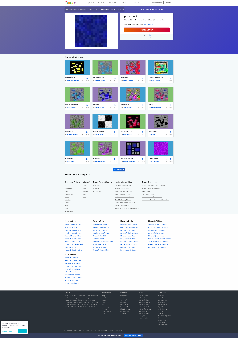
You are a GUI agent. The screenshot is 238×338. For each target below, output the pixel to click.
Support (104, 300)
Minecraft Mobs (144, 304)
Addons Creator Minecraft (157, 225)
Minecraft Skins (144, 300)
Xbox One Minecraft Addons (158, 242)
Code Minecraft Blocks (128, 247)
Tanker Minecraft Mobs (101, 244)
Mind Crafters (97, 191)
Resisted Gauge (100, 80)
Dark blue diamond (71, 104)
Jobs (103, 304)
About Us (105, 298)
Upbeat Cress (127, 107)
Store (103, 313)
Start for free (157, 3)
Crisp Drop (70, 161)
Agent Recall (96, 186)
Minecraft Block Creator (128, 225)
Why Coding (124, 304)
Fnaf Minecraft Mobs (100, 230)
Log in (168, 3)
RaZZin (153, 134)
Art (65, 186)
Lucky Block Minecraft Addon (158, 227)
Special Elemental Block (156, 77)
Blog (103, 296)
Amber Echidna (128, 80)
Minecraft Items (144, 311)
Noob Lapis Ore (70, 77)
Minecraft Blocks (144, 307)
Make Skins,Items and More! (123, 186)
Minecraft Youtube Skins (73, 230)
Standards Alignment (164, 316)
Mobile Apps (106, 307)
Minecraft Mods (144, 313)
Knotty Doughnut (72, 134)
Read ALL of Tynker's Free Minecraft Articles (127, 208)
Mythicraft (96, 188)
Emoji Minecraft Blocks (128, 239)
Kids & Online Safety (102, 330)
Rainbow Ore (125, 104)
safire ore (96, 104)
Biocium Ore (69, 131)
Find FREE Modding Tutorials (123, 200)
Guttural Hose (71, 107)
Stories (67, 205)
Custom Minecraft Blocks (129, 227)
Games (67, 202)
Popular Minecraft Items (73, 266)
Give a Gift (123, 300)
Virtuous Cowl (99, 107)
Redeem (123, 302)
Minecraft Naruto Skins (73, 239)
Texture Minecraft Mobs (101, 227)
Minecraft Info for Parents (122, 205)
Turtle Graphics (69, 211)
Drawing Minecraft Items (73, 277)
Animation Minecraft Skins (74, 244)
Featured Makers (125, 307)
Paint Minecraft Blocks (128, 230)
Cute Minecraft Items (72, 283)
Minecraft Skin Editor (145, 302)
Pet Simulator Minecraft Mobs (103, 242)
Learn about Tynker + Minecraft (151, 9)
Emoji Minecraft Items (72, 269)
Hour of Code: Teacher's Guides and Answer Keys (155, 200)
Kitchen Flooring (98, 131)
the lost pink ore (126, 131)
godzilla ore (152, 131)
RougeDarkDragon (73, 80)
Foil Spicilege (155, 161)
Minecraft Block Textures (129, 233)
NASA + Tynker (146, 191)
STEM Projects (162, 322)
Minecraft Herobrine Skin (73, 250)
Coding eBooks (106, 311)
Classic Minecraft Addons (157, 247)
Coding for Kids (72, 9)
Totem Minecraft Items (72, 272)
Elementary (161, 302)
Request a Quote (163, 325)
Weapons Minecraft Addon (157, 230)
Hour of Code (143, 318)
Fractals (67, 197)
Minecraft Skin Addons (156, 233)
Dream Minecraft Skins (73, 242)
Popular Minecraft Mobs (101, 233)
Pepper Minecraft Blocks (128, 244)
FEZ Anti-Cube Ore (127, 158)
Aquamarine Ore (98, 77)
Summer (123, 313)
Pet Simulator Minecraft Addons (159, 239)
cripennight (69, 158)
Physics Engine (69, 194)
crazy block (124, 77)
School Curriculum (163, 298)
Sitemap (104, 309)
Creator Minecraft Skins (73, 236)
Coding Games (143, 296)
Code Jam (142, 316)
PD (158, 318)
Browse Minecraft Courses (122, 188)
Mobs (84, 197)
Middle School (162, 304)
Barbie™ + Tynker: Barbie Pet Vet (151, 188)
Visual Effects (68, 188)
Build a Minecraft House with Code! (124, 197)
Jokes (66, 191)
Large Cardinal (99, 134)
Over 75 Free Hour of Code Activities (152, 197)
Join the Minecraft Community (123, 191)
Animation (67, 200)
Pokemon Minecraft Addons (158, 244)
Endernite (96, 158)
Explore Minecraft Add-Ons (122, 194)
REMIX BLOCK (147, 30)
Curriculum (124, 298)
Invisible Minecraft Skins (73, 225)
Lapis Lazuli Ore (148, 24)
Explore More (119, 169)
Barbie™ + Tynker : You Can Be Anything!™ (153, 186)
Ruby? (151, 104)
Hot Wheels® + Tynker (148, 194)
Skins (84, 186)
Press (103, 302)
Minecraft (83, 9)
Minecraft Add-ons (145, 309)
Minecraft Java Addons (156, 236)
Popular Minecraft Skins (73, 233)
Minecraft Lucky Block (127, 236)
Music (66, 208)
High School (161, 307)
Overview (123, 296)
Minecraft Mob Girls (99, 236)
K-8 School (161, 313)
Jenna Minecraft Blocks (128, 250)
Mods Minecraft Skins (72, 227)
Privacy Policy (90, 330)
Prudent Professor (129, 161)
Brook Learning (156, 107)
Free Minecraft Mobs (100, 247)
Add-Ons (85, 191)
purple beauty (153, 158)
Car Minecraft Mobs (99, 239)
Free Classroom (163, 300)
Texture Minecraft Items (73, 275)
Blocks (91, 9)
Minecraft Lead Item (72, 258)
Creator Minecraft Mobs (101, 225)
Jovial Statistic (155, 80)
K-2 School (161, 311)
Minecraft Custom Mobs (101, 250)
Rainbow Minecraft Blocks (129, 242)
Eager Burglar (127, 134)
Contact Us (119, 330)
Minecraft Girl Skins (71, 247)
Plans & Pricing (125, 309)
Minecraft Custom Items (73, 261)
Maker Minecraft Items (72, 263)
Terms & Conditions (79, 330)
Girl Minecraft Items (71, 280)
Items (84, 194)
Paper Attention (100, 161)
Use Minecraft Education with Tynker (125, 202)
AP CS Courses (162, 309)
